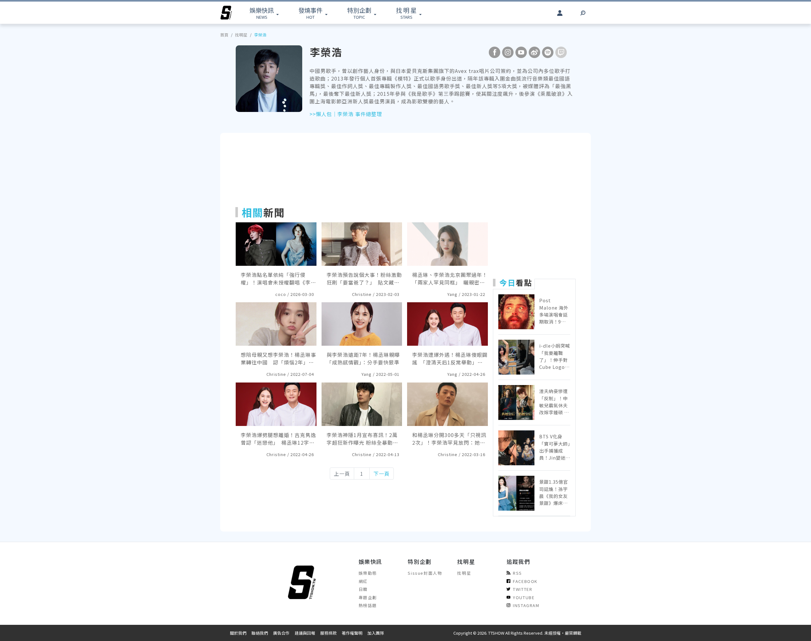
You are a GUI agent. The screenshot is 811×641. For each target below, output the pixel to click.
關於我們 (238, 633)
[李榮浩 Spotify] (547, 52)
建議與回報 (305, 633)
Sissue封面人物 (425, 573)
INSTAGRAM (526, 605)
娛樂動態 (368, 573)
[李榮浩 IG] (508, 52)
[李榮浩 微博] (534, 52)
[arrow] (226, 13)
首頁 (224, 35)
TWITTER (522, 589)
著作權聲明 (352, 633)
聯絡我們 (260, 633)
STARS (406, 13)
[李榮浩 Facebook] (494, 52)
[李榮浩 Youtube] (521, 52)
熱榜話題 (368, 605)
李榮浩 (260, 35)
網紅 (363, 581)
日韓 (363, 589)
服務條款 (328, 633)
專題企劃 (368, 597)
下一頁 (382, 473)
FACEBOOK (525, 581)
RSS (517, 573)
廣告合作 (281, 633)
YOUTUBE (523, 597)
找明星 (241, 35)
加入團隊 (375, 633)
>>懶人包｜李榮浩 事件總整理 (346, 114)
